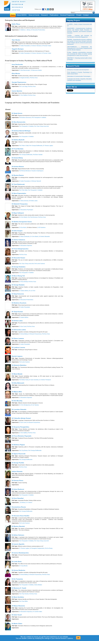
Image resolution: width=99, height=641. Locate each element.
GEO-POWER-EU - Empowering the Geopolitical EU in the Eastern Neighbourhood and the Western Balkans (79, 48)
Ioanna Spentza (17, 91)
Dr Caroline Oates (37, 611)
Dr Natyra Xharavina (18, 606)
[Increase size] (50, 9)
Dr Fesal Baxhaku (17, 149)
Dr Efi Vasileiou (42, 227)
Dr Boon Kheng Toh (18, 276)
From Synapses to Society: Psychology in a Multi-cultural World (79, 73)
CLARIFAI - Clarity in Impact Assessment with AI (79, 25)
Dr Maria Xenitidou (18, 597)
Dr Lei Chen (32, 290)
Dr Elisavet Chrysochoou (35, 334)
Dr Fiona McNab (23, 281)
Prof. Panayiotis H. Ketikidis (39, 117)
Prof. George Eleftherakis (35, 145)
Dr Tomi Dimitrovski (18, 184)
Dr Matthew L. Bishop (24, 30)
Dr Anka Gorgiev (17, 230)
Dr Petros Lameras (18, 338)
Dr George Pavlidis (18, 462)
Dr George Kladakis (18, 285)
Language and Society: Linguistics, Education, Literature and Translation (79, 79)
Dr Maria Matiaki (17, 374)
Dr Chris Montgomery (24, 405)
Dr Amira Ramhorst (18, 489)
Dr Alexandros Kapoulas (25, 245)
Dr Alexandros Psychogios (26, 209)
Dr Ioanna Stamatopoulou (20, 553)
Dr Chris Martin (23, 217)
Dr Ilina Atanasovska (18, 122)
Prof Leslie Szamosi (39, 263)
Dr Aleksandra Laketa (19, 329)
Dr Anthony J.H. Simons (26, 502)
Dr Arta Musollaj (17, 400)
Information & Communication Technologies (78, 76)
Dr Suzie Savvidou (34, 379)
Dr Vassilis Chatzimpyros (36, 170)
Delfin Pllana (16, 24)
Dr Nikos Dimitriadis (24, 236)
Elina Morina (16, 73)
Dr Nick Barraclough (24, 70)
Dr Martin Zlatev (17, 623)
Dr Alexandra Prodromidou (38, 30)
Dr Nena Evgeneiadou (19, 193)
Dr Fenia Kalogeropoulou (20, 249)
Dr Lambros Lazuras (18, 347)
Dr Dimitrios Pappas (18, 444)
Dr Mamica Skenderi (18, 526)
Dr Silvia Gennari (23, 200)
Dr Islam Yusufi (17, 615)
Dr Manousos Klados (36, 70)
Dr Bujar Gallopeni (18, 213)
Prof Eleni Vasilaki (37, 154)
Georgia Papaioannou (19, 82)
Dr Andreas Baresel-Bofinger (21, 130)
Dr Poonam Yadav (46, 45)
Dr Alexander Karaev (18, 258)
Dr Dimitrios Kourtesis (19, 303)
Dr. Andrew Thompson (45, 379)
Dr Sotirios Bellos (23, 290)
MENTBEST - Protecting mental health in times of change (79, 58)
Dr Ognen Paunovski (18, 453)
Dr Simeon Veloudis (36, 45)
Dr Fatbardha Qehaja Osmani (21, 418)
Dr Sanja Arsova (17, 113)
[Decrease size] (53, 9)
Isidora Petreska (17, 471)
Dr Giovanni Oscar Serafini (20, 515)
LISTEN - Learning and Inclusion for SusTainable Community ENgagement (79, 36)
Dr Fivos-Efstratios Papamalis (21, 436)
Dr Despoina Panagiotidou (20, 427)
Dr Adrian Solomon (18, 535)
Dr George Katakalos (18, 267)
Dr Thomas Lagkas (48, 145)
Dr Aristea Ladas (33, 200)
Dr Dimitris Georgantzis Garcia (22, 221)
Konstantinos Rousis (19, 507)
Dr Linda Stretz (17, 561)
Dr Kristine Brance (18, 166)
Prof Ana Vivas (34, 77)
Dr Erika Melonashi (18, 383)
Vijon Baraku (16, 40)
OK (78, 637)
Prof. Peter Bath (23, 190)
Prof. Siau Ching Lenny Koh (41, 126)
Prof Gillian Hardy (23, 379)
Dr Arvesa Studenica (18, 570)
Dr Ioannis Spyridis (18, 544)
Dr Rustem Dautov (18, 175)
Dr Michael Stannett (36, 181)
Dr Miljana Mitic (17, 391)
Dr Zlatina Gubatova (18, 239)
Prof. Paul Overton (24, 594)
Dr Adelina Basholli (18, 140)
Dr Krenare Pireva (17, 480)
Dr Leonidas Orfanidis (19, 409)
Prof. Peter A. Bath (24, 145)
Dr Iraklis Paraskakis (24, 45)
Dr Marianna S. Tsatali (19, 588)
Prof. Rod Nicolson (33, 217)
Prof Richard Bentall (24, 170)
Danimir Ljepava (17, 356)
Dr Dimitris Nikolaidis (44, 236)
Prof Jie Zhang (48, 548)
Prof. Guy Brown (23, 450)
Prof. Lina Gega (23, 86)
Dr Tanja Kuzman (17, 311)
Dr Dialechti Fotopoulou (20, 204)
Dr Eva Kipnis (22, 227)
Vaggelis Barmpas (18, 49)
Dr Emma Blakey (23, 334)
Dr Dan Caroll (22, 326)
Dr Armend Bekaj (17, 158)
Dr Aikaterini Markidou (19, 365)
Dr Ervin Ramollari (18, 498)
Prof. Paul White (23, 601)
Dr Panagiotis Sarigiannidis (37, 548)
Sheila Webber (38, 584)
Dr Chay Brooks (23, 565)
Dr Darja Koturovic (18, 294)
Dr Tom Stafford (23, 95)
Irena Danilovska (17, 64)
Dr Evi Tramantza (17, 579)
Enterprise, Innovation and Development (78, 69)
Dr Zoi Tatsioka (35, 405)
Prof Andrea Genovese (25, 117)
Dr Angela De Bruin (24, 77)
